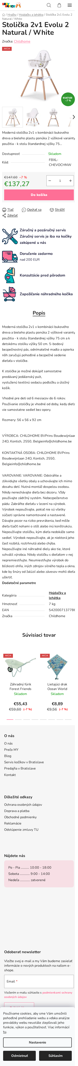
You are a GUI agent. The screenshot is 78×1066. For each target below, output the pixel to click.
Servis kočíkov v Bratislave (24, 762)
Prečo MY (11, 749)
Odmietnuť (19, 1056)
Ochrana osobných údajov (23, 804)
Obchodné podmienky (20, 817)
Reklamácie (12, 823)
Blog (7, 756)
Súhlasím (55, 1056)
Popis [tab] (39, 313)
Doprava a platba (16, 811)
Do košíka (39, 195)
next (73, 666)
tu (4, 1032)
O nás (8, 743)
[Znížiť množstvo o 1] (50, 181)
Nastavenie (37, 1042)
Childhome (22, 41)
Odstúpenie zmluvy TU (21, 829)
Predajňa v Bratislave (20, 768)
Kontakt (10, 775)
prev (4, 666)
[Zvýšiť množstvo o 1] (70, 181)
